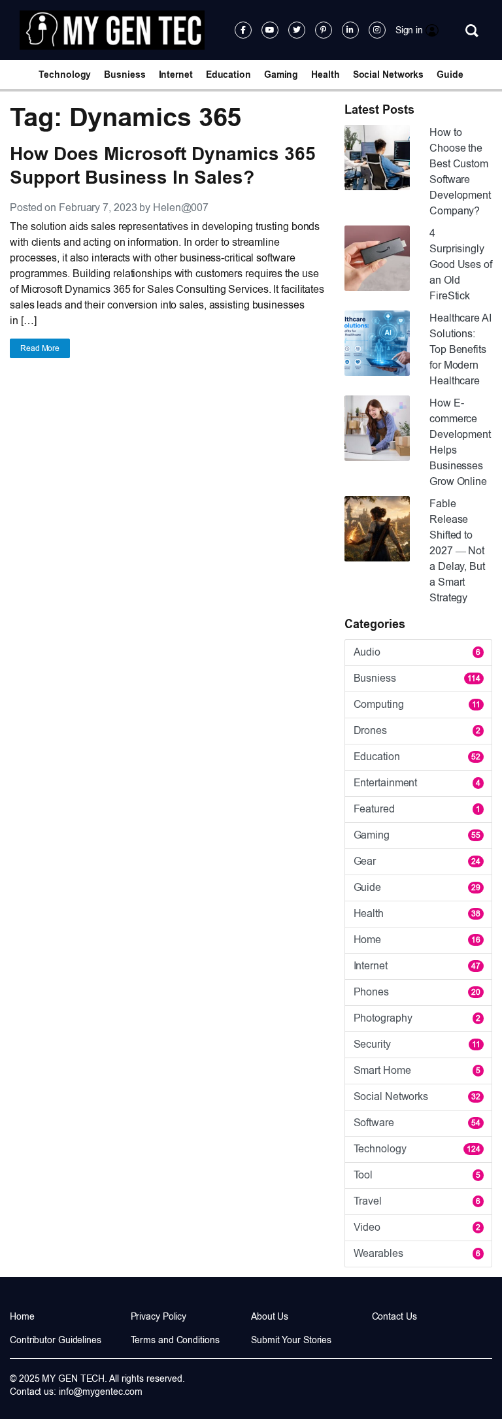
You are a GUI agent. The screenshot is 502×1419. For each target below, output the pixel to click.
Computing (417, 704)
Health (325, 74)
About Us (269, 1316)
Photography (417, 1018)
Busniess (124, 74)
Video (417, 1227)
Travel (417, 1201)
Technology (65, 74)
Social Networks (388, 74)
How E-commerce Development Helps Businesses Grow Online (460, 442)
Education (228, 74)
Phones (417, 991)
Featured (417, 808)
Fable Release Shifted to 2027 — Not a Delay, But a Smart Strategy (457, 550)
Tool (417, 1174)
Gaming (281, 74)
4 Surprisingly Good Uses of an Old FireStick (460, 264)
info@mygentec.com (100, 1391)
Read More (39, 348)
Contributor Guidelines (55, 1340)
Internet (176, 74)
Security (417, 1044)
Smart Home (417, 1070)
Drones (417, 730)
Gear (417, 861)
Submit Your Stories (291, 1340)
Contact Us (394, 1316)
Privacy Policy (159, 1316)
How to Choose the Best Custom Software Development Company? (460, 171)
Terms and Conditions (175, 1340)
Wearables (417, 1253)
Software (417, 1122)
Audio (417, 652)
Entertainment (417, 782)
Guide (450, 74)
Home (417, 939)
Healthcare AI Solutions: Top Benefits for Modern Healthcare (460, 349)
